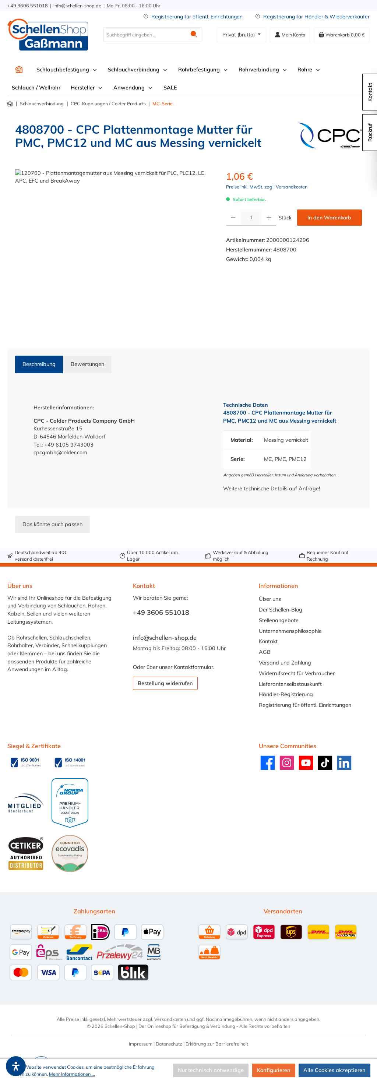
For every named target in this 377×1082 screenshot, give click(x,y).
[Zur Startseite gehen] (47, 34)
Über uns (270, 599)
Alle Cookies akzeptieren (334, 1070)
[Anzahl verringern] (233, 217)
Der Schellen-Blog (280, 609)
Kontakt (268, 641)
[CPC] (330, 138)
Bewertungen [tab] (87, 364)
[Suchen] (194, 34)
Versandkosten (170, 1019)
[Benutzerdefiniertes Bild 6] (70, 853)
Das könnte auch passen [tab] (52, 524)
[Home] (19, 69)
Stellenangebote (279, 620)
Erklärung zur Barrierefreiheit (217, 1044)
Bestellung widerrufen (165, 683)
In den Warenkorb (329, 217)
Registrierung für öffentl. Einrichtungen (197, 16)
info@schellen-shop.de (77, 5)
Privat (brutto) (239, 34)
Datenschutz (169, 1044)
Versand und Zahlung (285, 662)
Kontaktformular (193, 667)
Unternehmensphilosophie (290, 631)
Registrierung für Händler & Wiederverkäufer (316, 16)
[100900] (113, 248)
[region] (113, 248)
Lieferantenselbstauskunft (290, 684)
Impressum (140, 1044)
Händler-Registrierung (286, 694)
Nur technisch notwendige (211, 1070)
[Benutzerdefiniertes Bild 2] (70, 762)
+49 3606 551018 (27, 5)
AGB (265, 652)
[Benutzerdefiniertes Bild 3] (25, 803)
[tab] (39, 364)
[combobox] (144, 34)
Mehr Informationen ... (72, 1074)
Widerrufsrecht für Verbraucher (297, 673)
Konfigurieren (273, 1070)
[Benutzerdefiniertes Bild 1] (25, 762)
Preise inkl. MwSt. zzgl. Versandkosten (266, 187)
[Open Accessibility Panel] (16, 1066)
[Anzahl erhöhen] (269, 217)
